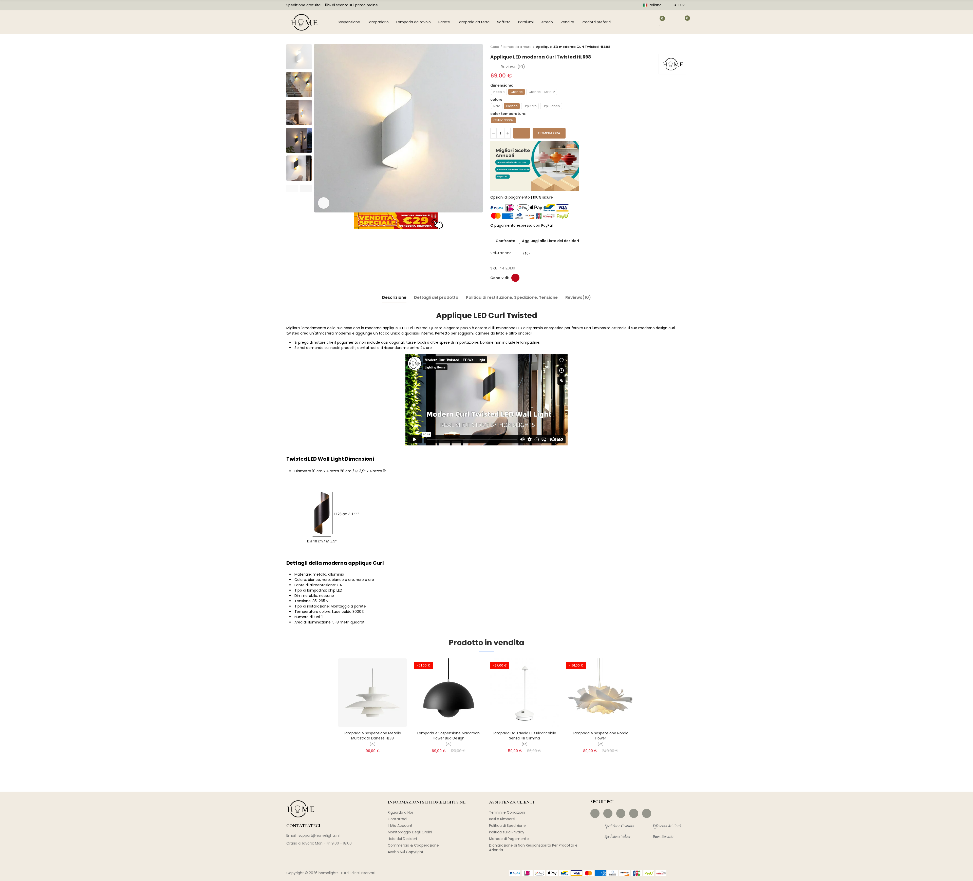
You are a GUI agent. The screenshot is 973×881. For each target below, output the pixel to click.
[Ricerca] (630, 22)
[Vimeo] (646, 813)
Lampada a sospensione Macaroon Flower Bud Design (448, 736)
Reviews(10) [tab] (578, 297)
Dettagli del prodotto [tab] (436, 297)
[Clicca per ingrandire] (323, 203)
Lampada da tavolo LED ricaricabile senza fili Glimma (524, 736)
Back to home (676, 46)
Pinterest (515, 278)
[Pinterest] (620, 813)
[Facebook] (595, 813)
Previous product (670, 46)
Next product (683, 46)
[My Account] (646, 22)
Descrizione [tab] (394, 297)
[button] (292, 188)
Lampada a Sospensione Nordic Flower (600, 736)
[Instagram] (607, 813)
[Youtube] (633, 813)
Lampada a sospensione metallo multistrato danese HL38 (372, 736)
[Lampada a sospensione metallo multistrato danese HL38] (372, 692)
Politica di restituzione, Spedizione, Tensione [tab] (512, 297)
